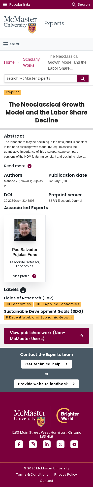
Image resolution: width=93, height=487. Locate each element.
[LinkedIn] (47, 444)
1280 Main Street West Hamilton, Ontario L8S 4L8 (46, 434)
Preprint (12, 92)
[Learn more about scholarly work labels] (23, 290)
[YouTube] (74, 444)
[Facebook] (19, 444)
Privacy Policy (65, 474)
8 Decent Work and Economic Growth (39, 317)
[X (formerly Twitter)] (60, 444)
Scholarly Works (31, 62)
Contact (46, 480)
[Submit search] (83, 78)
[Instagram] (33, 444)
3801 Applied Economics (57, 304)
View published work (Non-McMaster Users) (37, 336)
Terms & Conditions (32, 474)
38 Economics (18, 304)
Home (9, 62)
